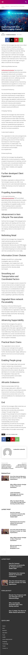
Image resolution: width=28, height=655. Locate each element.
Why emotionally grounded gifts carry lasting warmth (15, 604)
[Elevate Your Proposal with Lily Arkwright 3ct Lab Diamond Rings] (4, 597)
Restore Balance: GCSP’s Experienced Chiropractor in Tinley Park (21, 466)
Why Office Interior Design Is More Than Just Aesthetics (18, 486)
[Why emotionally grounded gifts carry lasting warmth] (4, 604)
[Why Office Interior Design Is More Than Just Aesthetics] (5, 486)
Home (2, 6)
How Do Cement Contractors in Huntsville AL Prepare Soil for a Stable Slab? (17, 515)
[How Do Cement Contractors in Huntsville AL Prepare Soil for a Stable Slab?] (5, 514)
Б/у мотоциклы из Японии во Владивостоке (15, 547)
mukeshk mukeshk (11, 34)
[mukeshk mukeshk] (3, 34)
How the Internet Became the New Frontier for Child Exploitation (18, 478)
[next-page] (5, 552)
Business (7, 6)
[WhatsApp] (21, 40)
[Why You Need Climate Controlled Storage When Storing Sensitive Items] (5, 502)
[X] (12, 40)
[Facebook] (7, 40)
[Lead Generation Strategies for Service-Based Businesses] (5, 494)
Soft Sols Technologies (11, 434)
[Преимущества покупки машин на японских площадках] (5, 523)
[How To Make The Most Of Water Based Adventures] (4, 612)
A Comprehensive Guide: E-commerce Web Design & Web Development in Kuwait (7, 466)
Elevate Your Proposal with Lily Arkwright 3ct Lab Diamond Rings (17, 596)
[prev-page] (2, 552)
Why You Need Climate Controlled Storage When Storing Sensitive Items (18, 502)
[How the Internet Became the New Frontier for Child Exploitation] (5, 478)
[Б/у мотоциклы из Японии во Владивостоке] (5, 547)
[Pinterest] (16, 40)
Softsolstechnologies (7, 198)
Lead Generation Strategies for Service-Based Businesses (17, 494)
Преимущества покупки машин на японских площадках (17, 523)
